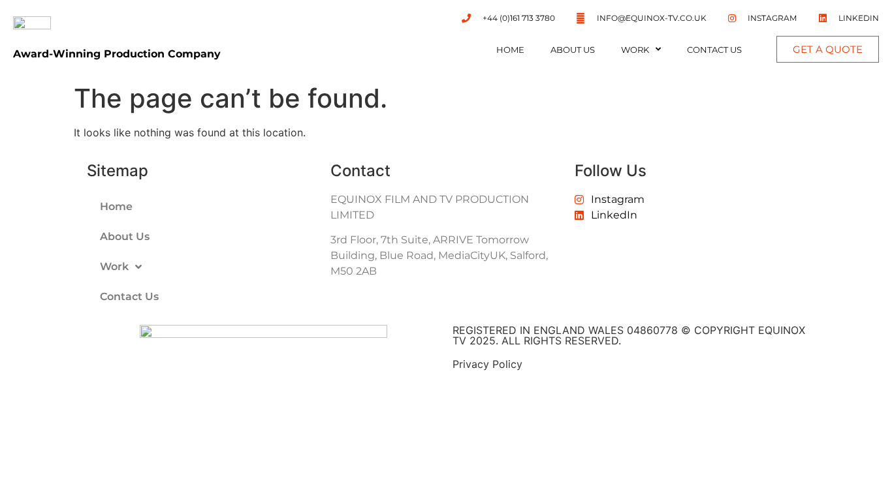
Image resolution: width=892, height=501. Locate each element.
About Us (572, 49)
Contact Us (714, 49)
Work (635, 49)
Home (510, 49)
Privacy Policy (487, 364)
